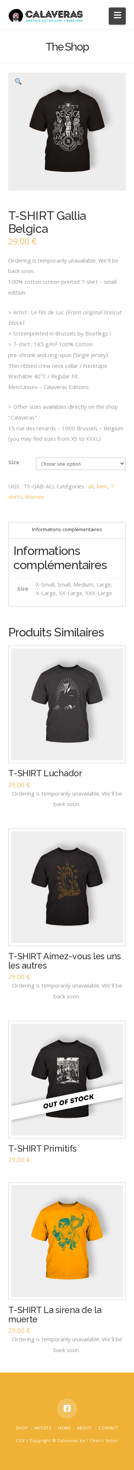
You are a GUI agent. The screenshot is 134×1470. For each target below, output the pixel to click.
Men (101, 487)
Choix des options (69, 1125)
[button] (117, 16)
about (84, 1428)
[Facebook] (67, 1409)
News (64, 1428)
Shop (22, 1428)
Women (34, 498)
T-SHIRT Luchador (45, 773)
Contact (108, 1428)
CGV (20, 1441)
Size (13, 463)
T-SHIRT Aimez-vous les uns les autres (64, 961)
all (90, 487)
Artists (43, 1428)
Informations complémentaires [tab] (67, 530)
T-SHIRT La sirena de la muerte (55, 1315)
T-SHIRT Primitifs (42, 1148)
